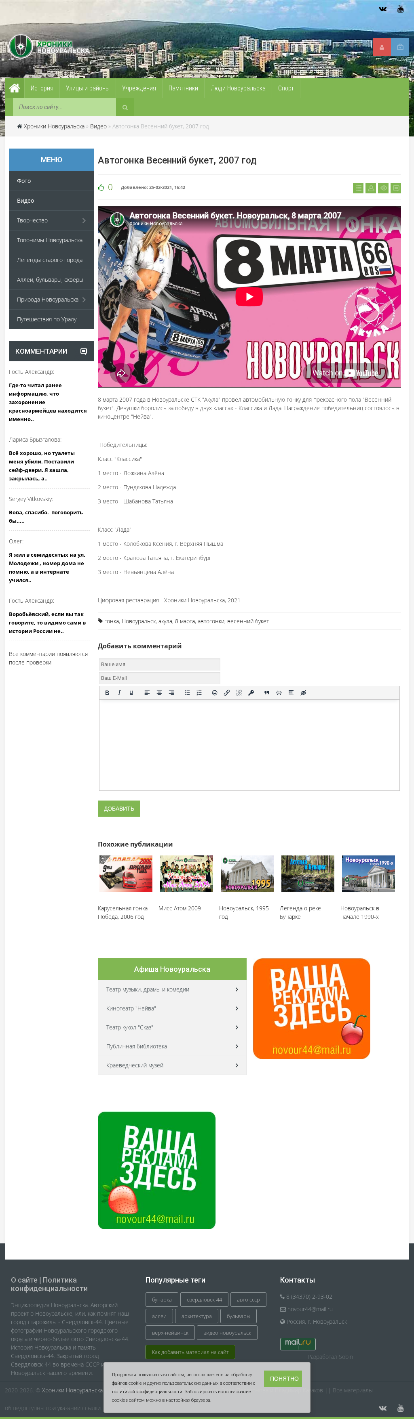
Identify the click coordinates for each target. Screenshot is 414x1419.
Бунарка (162, 1299)
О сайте (24, 1280)
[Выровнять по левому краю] (147, 692)
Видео (98, 126)
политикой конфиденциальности (147, 1391)
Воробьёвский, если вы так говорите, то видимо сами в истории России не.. (47, 622)
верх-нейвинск (170, 1332)
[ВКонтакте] (382, 9)
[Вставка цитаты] (267, 692)
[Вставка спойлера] (291, 692)
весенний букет (248, 621)
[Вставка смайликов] (215, 692)
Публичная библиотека (136, 1046)
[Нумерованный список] (199, 692)
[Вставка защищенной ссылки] (251, 692)
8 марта (185, 621)
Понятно (284, 1378)
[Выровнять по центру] (159, 692)
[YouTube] (400, 9)
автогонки (211, 621)
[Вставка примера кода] (279, 692)
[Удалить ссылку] (239, 692)
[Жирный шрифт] (107, 692)
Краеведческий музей (134, 1065)
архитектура (197, 1316)
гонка (111, 621)
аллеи (159, 1316)
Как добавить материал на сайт (190, 1352)
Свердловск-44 (204, 1299)
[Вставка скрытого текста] (303, 692)
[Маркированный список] (187, 692)
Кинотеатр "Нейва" (131, 1008)
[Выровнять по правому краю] (171, 692)
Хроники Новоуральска (54, 126)
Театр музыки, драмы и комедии (147, 989)
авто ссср (248, 1299)
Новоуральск (139, 621)
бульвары (238, 1316)
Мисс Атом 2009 (179, 908)
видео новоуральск (227, 1332)
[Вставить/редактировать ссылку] (227, 692)
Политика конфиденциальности (49, 1284)
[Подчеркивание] (131, 692)
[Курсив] (119, 692)
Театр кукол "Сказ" (129, 1027)
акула (165, 621)
